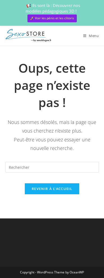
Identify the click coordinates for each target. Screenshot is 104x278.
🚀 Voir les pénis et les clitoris (52, 18)
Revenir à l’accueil (52, 188)
